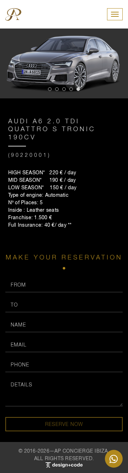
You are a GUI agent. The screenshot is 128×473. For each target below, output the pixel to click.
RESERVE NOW (64, 424)
